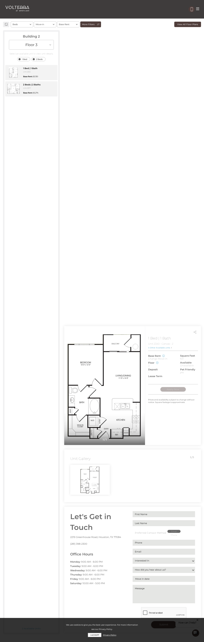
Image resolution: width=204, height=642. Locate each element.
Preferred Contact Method (150, 532)
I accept (94, 635)
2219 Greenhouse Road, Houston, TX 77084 (95, 537)
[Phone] (192, 9)
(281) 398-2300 (78, 543)
